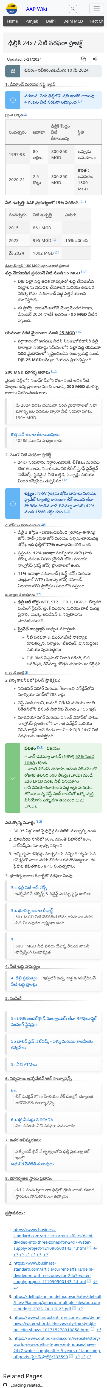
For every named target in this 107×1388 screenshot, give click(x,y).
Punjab (32, 21)
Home (12, 21)
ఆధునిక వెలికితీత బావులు (50, 1158)
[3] (54, 239)
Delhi (51, 21)
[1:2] (79, 332)
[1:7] (38, 593)
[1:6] (43, 524)
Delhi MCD (73, 21)
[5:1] (40, 747)
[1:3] (54, 371)
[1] (80, 101)
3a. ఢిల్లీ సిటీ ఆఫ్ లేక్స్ (51, 890)
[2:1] (83, 201)
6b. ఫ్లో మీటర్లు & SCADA (43, 1123)
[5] (26, 672)
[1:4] (65, 479)
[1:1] (84, 271)
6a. (52, 1097)
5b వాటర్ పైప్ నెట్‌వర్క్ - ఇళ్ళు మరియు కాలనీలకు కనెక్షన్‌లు (52, 1045)
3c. (50, 946)
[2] (25, 114)
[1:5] (67, 511)
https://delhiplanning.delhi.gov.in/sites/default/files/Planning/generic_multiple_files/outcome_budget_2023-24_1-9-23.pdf (57, 1303)
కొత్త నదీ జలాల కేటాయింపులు (36, 437)
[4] (57, 252)
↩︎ (95, 1248)
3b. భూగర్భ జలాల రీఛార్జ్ (52, 916)
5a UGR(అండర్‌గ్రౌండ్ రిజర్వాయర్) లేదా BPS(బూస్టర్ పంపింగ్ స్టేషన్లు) (54, 1022)
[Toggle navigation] (96, 9)
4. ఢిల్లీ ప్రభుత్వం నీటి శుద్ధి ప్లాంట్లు (53, 981)
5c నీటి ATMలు (24, 1065)
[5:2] (39, 821)
